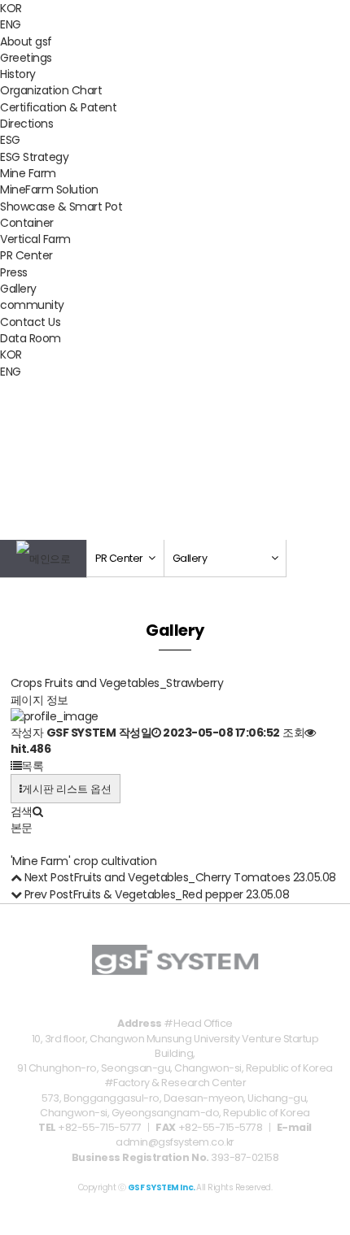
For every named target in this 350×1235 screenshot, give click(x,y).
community (32, 305)
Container (27, 223)
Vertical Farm (35, 239)
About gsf (26, 41)
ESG (10, 140)
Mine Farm (28, 173)
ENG (10, 24)
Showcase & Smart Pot (61, 206)
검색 (22, 811)
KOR (11, 8)
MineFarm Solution (49, 189)
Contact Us (30, 322)
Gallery (18, 288)
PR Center (26, 255)
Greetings (26, 58)
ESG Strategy (34, 157)
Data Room (30, 338)
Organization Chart (51, 90)
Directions (26, 123)
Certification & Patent (58, 107)
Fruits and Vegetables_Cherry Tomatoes (182, 877)
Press (14, 272)
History (18, 74)
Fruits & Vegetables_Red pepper (158, 894)
